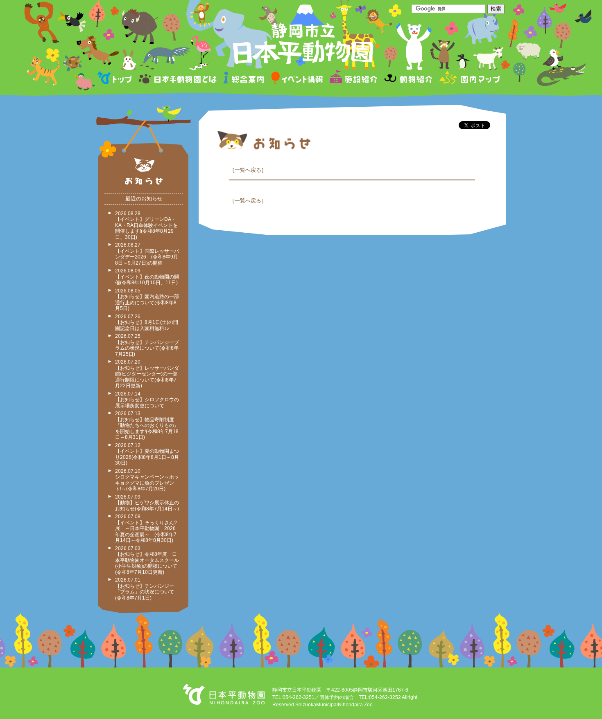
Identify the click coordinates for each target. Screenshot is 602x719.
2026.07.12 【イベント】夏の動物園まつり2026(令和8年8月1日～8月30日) (147, 454)
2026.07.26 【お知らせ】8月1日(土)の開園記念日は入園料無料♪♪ (146, 322)
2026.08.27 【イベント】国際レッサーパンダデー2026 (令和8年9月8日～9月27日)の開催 (147, 254)
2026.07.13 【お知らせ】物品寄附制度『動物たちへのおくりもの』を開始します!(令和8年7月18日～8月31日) (147, 425)
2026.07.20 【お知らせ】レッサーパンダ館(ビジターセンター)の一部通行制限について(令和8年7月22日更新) (147, 374)
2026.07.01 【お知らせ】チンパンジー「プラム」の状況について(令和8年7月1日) (144, 589)
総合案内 (244, 79)
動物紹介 (408, 79)
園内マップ (469, 79)
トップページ (116, 79)
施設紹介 (353, 79)
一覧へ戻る (248, 170)
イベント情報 (297, 79)
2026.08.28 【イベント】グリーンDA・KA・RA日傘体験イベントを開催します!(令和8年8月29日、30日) (146, 225)
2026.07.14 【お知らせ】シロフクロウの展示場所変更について (147, 400)
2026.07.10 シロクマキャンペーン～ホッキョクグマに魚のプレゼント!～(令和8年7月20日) (147, 480)
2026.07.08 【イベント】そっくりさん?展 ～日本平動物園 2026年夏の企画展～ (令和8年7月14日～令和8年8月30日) (146, 528)
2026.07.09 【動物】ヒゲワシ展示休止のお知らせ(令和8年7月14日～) (147, 503)
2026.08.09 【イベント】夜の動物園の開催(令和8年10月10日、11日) (147, 276)
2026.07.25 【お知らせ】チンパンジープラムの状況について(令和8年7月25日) (147, 345)
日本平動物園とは (178, 79)
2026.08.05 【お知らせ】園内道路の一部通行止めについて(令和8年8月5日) (147, 300)
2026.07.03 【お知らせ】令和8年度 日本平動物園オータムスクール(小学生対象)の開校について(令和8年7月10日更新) (147, 560)
